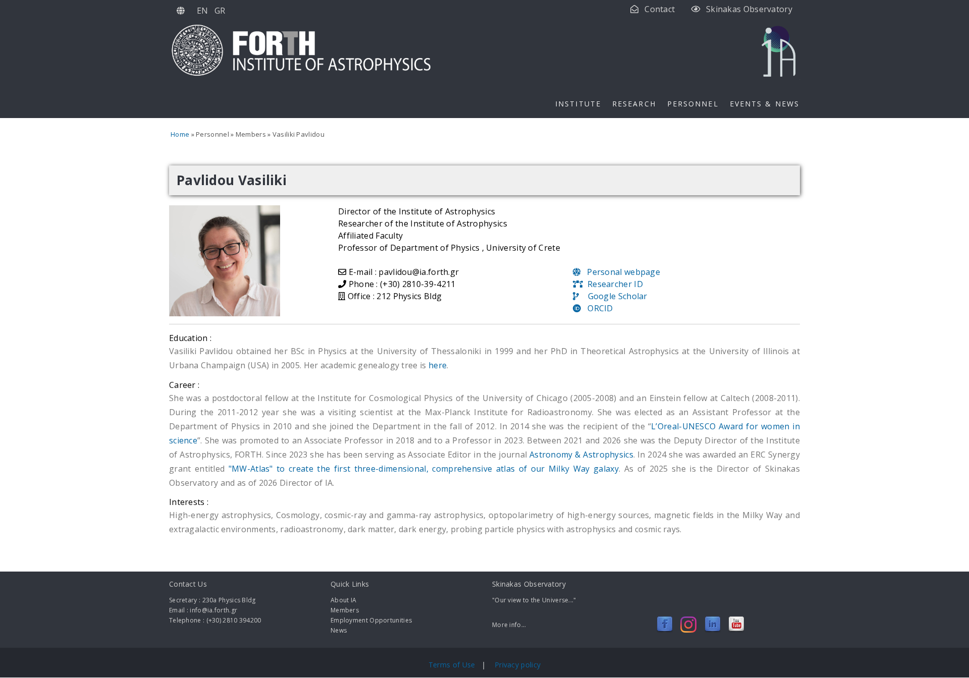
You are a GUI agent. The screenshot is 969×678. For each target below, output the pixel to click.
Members (345, 610)
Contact (659, 9)
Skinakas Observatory (749, 9)
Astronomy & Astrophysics (581, 454)
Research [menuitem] (634, 103)
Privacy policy (518, 664)
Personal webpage (620, 271)
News (339, 630)
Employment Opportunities (371, 620)
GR (220, 10)
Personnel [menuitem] (693, 103)
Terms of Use (452, 664)
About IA (343, 600)
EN (202, 10)
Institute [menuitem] (578, 103)
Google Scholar (613, 296)
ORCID (597, 308)
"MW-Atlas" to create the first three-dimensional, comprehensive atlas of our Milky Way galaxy (424, 468)
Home (180, 134)
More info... (509, 624)
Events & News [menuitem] (764, 103)
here (437, 365)
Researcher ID (613, 284)
